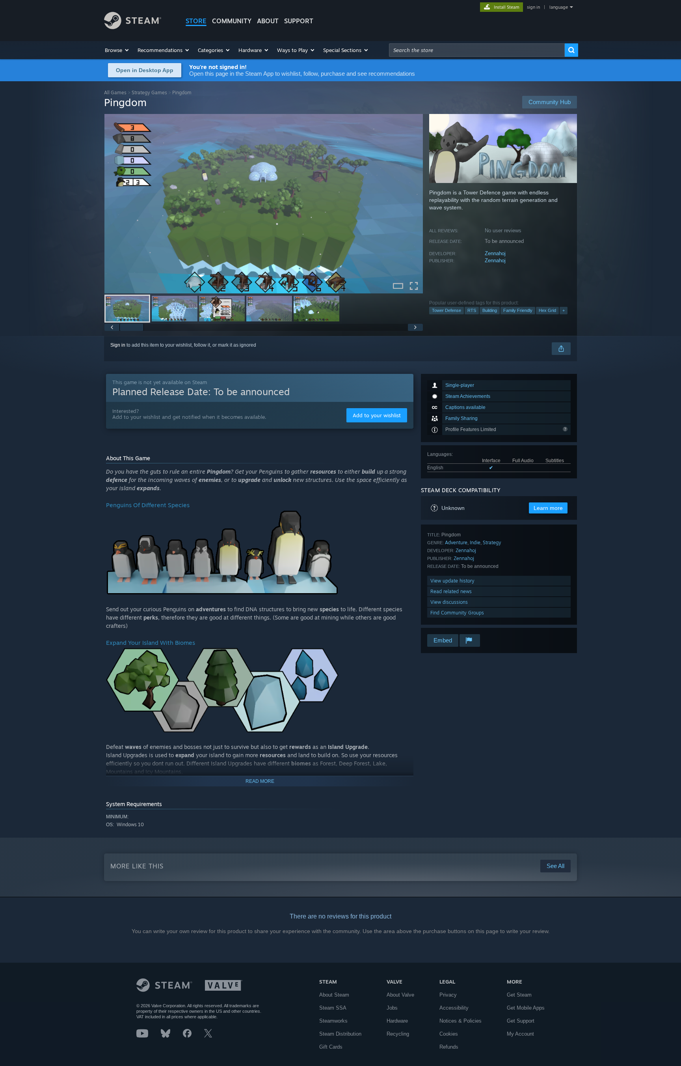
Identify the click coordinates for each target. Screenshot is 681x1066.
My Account (520, 1034)
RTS (471, 310)
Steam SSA (332, 1008)
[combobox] (477, 50)
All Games (115, 92)
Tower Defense (446, 310)
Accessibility (454, 1008)
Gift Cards (330, 1047)
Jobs (392, 1008)
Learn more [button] (548, 508)
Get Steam (519, 995)
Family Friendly (517, 310)
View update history (452, 581)
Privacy (448, 995)
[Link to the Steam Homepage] (132, 27)
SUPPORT (298, 21)
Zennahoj (495, 253)
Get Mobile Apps (526, 1008)
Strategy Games (149, 92)
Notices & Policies (460, 1021)
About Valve (400, 995)
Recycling (398, 1034)
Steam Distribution (340, 1034)
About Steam (334, 995)
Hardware (397, 1021)
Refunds (448, 1047)
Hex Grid (547, 310)
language (558, 7)
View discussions (449, 602)
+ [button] (563, 310)
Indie (475, 542)
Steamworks (333, 1021)
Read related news (451, 591)
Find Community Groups (457, 613)
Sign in (117, 345)
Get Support (520, 1021)
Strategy (492, 542)
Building (489, 310)
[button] (117, 50)
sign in (533, 7)
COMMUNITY (231, 21)
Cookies (448, 1034)
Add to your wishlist (377, 415)
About (268, 21)
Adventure (456, 542)
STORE (196, 21)
